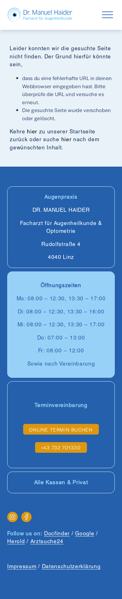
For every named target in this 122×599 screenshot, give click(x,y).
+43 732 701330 (61, 447)
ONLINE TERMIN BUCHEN (61, 429)
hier (32, 131)
